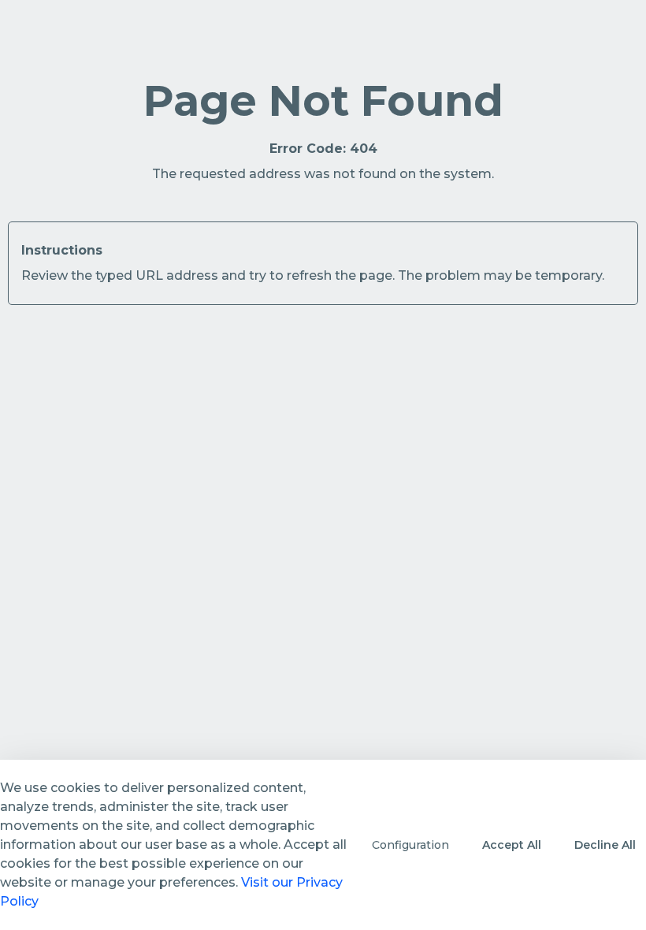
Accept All (511, 845)
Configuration (410, 845)
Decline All (605, 845)
